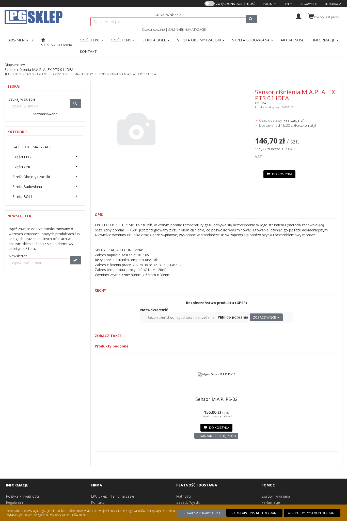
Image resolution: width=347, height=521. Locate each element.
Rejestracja (332, 4)
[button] (269, 3)
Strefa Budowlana (251, 40)
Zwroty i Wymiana (275, 496)
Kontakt (97, 502)
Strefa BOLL (155, 40)
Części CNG (121, 40)
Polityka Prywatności (22, 496)
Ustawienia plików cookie (201, 513)
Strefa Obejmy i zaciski (199, 40)
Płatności (183, 496)
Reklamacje (270, 502)
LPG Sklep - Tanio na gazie (112, 496)
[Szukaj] (251, 19)
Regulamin (14, 502)
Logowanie (308, 4)
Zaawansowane (153, 29)
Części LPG (90, 40)
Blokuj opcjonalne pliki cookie (254, 513)
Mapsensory (83, 74)
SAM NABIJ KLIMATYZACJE (187, 29)
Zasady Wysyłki (188, 502)
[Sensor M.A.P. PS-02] (216, 374)
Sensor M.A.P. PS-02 (216, 399)
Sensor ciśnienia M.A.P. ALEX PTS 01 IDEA (127, 74)
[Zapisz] (75, 260)
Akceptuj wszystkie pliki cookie (312, 513)
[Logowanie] (298, 16)
